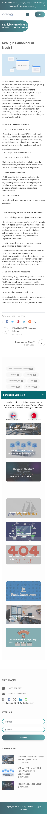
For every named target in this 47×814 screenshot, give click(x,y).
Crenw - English (13, 419)
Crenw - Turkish (34, 419)
